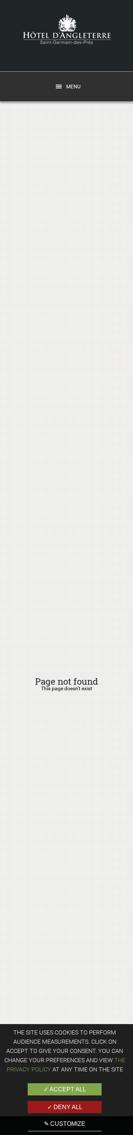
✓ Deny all (64, 1107)
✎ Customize (64, 1124)
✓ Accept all (65, 1089)
